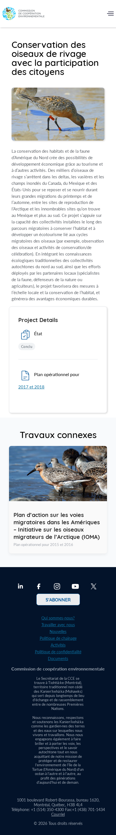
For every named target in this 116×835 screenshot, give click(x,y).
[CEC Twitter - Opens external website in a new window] (93, 587)
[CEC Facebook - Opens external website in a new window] (38, 587)
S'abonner (58, 599)
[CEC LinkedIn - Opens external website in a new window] (20, 587)
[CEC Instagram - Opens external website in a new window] (57, 587)
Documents (58, 658)
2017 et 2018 (31, 387)
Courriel (58, 814)
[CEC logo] (23, 15)
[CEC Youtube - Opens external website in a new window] (75, 587)
